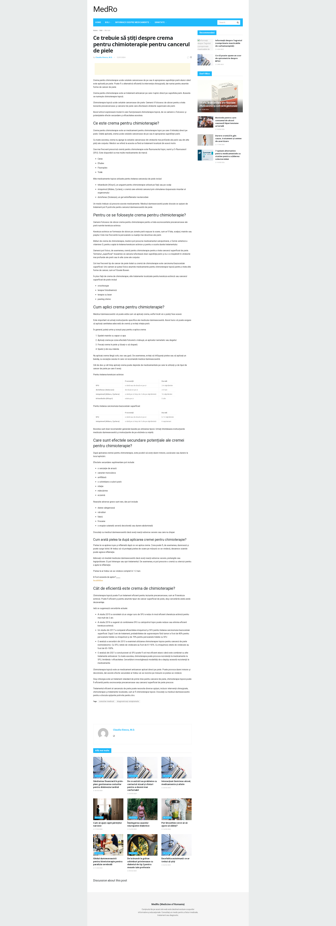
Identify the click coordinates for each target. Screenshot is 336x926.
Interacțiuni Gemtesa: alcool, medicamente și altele (176, 783)
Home (98, 22)
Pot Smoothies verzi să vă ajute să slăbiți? (174, 824)
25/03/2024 (132, 793)
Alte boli (107, 30)
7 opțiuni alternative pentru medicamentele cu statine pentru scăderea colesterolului (228, 154)
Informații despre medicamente (132, 22)
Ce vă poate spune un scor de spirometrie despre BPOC (228, 58)
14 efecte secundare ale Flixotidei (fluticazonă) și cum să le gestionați (218, 104)
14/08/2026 (220, 162)
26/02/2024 (167, 865)
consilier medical (106, 701)
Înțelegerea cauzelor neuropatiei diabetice (138, 824)
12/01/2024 (121, 57)
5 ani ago (220, 64)
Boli (107, 22)
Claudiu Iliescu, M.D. (103, 57)
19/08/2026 (205, 109)
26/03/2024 (98, 790)
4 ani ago (220, 49)
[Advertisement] (195, 9)
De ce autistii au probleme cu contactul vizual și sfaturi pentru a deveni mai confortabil (142, 785)
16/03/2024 (132, 829)
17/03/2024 (98, 829)
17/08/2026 (220, 144)
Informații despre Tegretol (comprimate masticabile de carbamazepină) (228, 43)
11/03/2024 (98, 868)
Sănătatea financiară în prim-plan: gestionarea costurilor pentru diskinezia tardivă (108, 784)
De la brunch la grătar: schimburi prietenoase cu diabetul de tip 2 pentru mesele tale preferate (140, 863)
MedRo (105, 9)
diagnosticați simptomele (128, 701)
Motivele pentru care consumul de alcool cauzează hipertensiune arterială (226, 121)
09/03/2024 (132, 871)
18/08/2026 (220, 129)
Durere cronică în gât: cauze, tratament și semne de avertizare (228, 138)
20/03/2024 (167, 788)
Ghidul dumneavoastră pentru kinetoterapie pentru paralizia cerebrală (107, 861)
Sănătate (160, 22)
